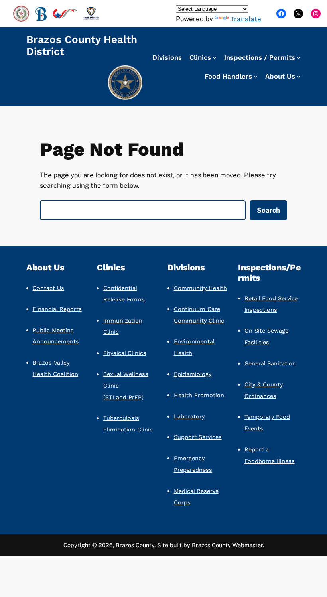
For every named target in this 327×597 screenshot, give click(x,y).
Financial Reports (57, 309)
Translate (245, 19)
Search (268, 210)
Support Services (198, 437)
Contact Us (48, 288)
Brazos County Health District (81, 45)
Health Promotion (199, 395)
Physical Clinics (124, 353)
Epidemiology (192, 374)
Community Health (200, 288)
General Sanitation (270, 363)
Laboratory (189, 416)
